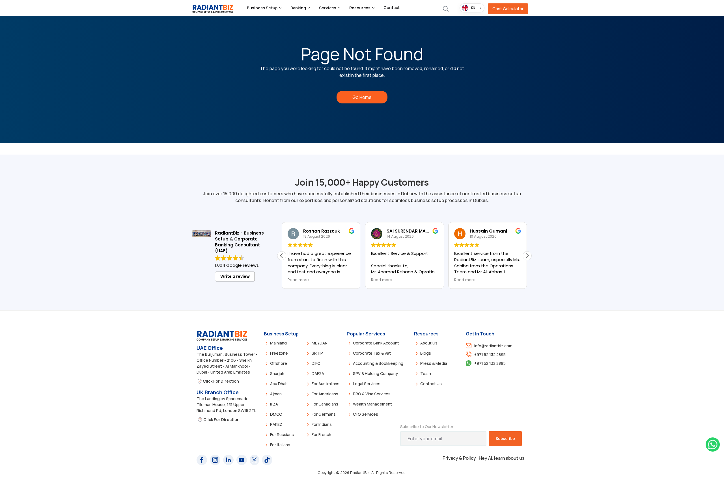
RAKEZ (276, 424)
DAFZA (318, 373)
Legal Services (366, 383)
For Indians (322, 424)
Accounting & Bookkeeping (378, 363)
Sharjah (277, 373)
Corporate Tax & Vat (372, 353)
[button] (264, 8)
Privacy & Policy (459, 458)
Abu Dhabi (279, 383)
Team (425, 373)
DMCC (276, 414)
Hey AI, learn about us (502, 458)
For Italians (280, 444)
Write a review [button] (235, 276)
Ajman (276, 393)
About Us (429, 343)
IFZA (274, 404)
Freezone (279, 353)
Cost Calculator (507, 9)
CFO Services (365, 414)
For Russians (282, 434)
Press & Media (433, 363)
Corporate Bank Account (376, 343)
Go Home (362, 97)
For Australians (325, 383)
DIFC (316, 363)
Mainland (278, 343)
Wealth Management (372, 404)
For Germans (324, 414)
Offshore (278, 363)
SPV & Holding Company (375, 373)
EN (473, 8)
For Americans (325, 393)
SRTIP (317, 353)
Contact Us (431, 383)
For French (321, 434)
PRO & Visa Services (372, 393)
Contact (391, 7)
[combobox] (472, 8)
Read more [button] (298, 280)
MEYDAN (319, 343)
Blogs (425, 353)
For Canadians (325, 404)
